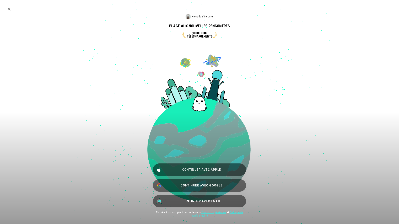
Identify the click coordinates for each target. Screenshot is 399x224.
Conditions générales (213, 212)
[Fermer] (9, 9)
